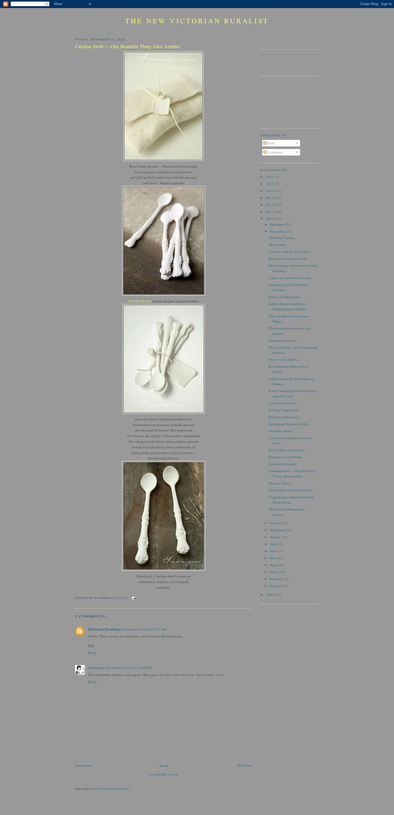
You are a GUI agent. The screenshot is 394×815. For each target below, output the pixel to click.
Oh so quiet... (278, 244)
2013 (270, 197)
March (275, 571)
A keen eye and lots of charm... (291, 277)
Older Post (244, 765)
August (275, 537)
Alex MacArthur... (281, 431)
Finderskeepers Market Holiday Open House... (291, 500)
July (273, 544)
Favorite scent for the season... (290, 251)
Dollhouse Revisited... (285, 417)
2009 (270, 594)
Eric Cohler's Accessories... (288, 450)
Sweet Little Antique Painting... (291, 490)
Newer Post (83, 765)
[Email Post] (133, 598)
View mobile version (163, 774)
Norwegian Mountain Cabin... (290, 424)
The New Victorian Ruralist (197, 20)
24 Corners (96, 667)
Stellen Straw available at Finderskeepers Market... (288, 306)
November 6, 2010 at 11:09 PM (129, 667)
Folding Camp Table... (285, 410)
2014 (270, 190)
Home (164, 765)
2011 (270, 211)
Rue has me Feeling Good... (288, 258)
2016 (270, 176)
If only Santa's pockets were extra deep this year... (293, 393)
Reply (92, 652)
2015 (270, 183)
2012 (270, 204)
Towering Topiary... (282, 237)
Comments (274, 152)
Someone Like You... (284, 340)
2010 (270, 218)
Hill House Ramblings (104, 629)
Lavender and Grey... (283, 403)
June (273, 551)
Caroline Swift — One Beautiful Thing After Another (292, 473)
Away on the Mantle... (284, 359)
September (278, 530)
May (273, 557)
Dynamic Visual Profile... (286, 457)
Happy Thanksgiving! (284, 296)
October (276, 523)
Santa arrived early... (283, 463)
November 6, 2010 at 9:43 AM (145, 629)
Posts (270, 143)
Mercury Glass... (280, 483)
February (277, 578)
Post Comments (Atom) (111, 788)
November (278, 231)
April (274, 564)
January (276, 585)
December (277, 224)
